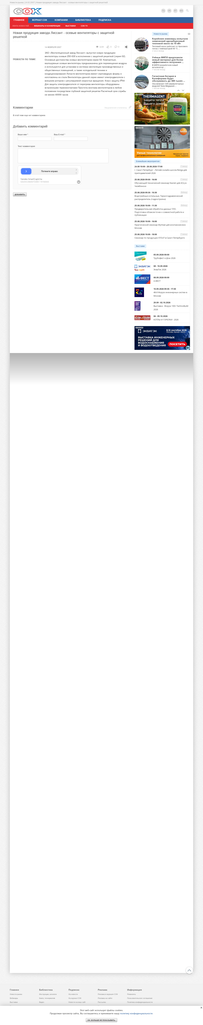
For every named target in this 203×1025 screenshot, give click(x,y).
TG (163, 11)
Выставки (140, 246)
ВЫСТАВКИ (70, 26)
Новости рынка (160, 34)
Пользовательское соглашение (139, 998)
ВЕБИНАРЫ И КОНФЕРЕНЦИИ (47, 26)
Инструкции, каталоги (48, 994)
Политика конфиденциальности (140, 1002)
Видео (41, 1002)
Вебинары (14, 998)
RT (175, 11)
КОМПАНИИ (61, 20)
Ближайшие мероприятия (148, 161)
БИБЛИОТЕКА (83, 20)
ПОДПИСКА (104, 20)
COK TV (84, 26)
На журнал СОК (75, 998)
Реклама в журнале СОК (108, 994)
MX (181, 11)
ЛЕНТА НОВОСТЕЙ (20, 26)
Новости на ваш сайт (77, 1002)
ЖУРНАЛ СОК (39, 20)
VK (169, 11)
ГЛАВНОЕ (19, 20)
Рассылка (102, 1002)
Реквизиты (131, 994)
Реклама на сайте (105, 998)
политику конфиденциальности (136, 1013)
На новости (73, 994)
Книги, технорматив (47, 998)
